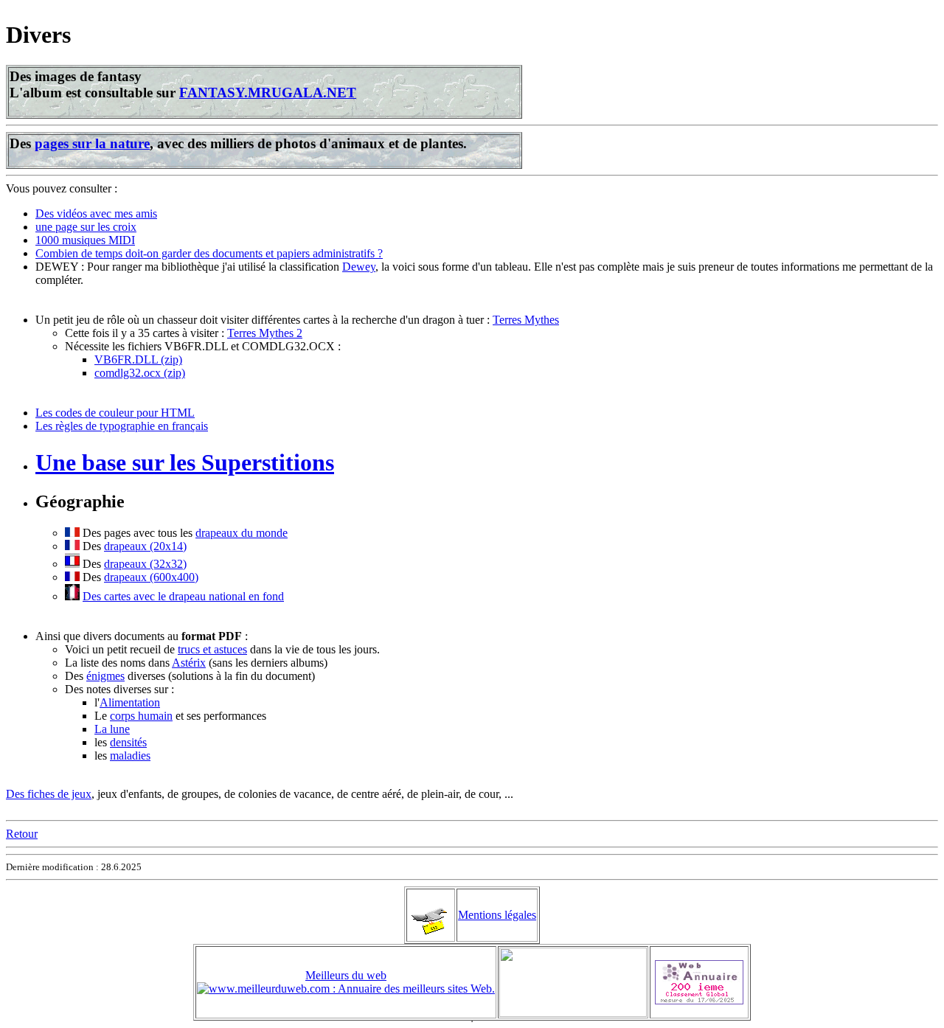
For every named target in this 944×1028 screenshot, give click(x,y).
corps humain (141, 715)
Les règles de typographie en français (121, 426)
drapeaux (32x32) (145, 564)
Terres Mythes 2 (264, 333)
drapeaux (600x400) (151, 577)
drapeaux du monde (241, 533)
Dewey (358, 266)
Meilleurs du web (345, 975)
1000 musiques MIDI (85, 240)
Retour (22, 833)
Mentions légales (497, 915)
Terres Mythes (526, 319)
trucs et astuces (212, 649)
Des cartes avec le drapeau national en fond (183, 596)
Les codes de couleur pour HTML (115, 412)
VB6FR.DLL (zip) (138, 359)
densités (128, 742)
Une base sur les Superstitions (184, 462)
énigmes (105, 676)
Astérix (189, 662)
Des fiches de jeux (48, 794)
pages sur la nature (92, 143)
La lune (112, 729)
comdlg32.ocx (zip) (139, 373)
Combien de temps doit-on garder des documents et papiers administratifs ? (209, 253)
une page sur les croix (85, 226)
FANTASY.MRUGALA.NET (267, 92)
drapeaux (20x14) (145, 546)
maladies (130, 755)
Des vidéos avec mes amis (96, 213)
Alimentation (130, 702)
